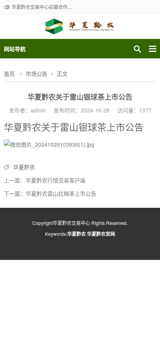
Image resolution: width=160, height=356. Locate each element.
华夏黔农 (24, 167)
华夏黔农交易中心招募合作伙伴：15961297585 (61, 7)
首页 (9, 73)
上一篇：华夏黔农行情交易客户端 (44, 180)
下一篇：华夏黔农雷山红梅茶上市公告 (50, 193)
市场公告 (36, 73)
